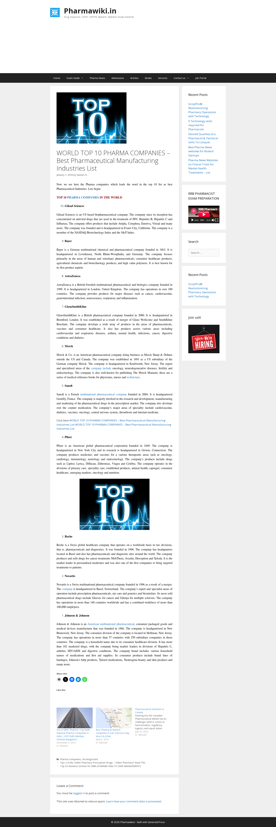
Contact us (179, 78)
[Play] (192, 220)
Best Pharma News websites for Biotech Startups (201, 151)
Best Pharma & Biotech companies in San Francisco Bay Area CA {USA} (112, 733)
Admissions (117, 78)
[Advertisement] (138, 49)
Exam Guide (73, 78)
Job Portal (200, 78)
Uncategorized (90, 759)
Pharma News (97, 78)
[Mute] (213, 220)
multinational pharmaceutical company (103, 394)
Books (148, 78)
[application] (203, 214)
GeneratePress (156, 822)
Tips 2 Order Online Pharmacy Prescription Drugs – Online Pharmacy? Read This (102, 762)
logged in (79, 793)
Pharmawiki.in (90, 11)
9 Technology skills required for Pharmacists (200, 125)
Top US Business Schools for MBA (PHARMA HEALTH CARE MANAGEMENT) (100, 766)
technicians (133, 377)
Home (56, 78)
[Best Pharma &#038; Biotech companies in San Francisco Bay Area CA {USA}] (114, 718)
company (67, 589)
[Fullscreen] (216, 220)
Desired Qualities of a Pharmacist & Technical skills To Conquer (203, 138)
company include (101, 368)
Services (162, 78)
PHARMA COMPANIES (83, 197)
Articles (134, 78)
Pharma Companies (70, 759)
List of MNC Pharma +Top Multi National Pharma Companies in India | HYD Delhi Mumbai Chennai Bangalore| (73, 734)
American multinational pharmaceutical (111, 624)
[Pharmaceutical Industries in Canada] (154, 722)
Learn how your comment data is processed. (134, 801)
